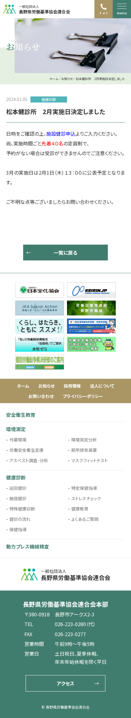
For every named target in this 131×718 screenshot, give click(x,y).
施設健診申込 (61, 133)
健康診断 (16, 477)
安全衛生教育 (20, 414)
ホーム (23, 386)
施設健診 (18, 498)
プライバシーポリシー (83, 396)
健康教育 (79, 509)
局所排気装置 (84, 450)
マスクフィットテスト (89, 460)
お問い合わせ (41, 396)
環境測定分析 (84, 440)
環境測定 (16, 429)
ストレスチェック (86, 498)
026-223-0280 (70, 624)
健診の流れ (19, 519)
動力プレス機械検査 (27, 546)
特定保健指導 (84, 488)
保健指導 (18, 529)
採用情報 (72, 386)
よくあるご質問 (84, 519)
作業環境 (18, 440)
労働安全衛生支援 (26, 450)
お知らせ (46, 386)
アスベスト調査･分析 (28, 460)
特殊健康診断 (22, 509)
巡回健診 (18, 488)
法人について (102, 386)
